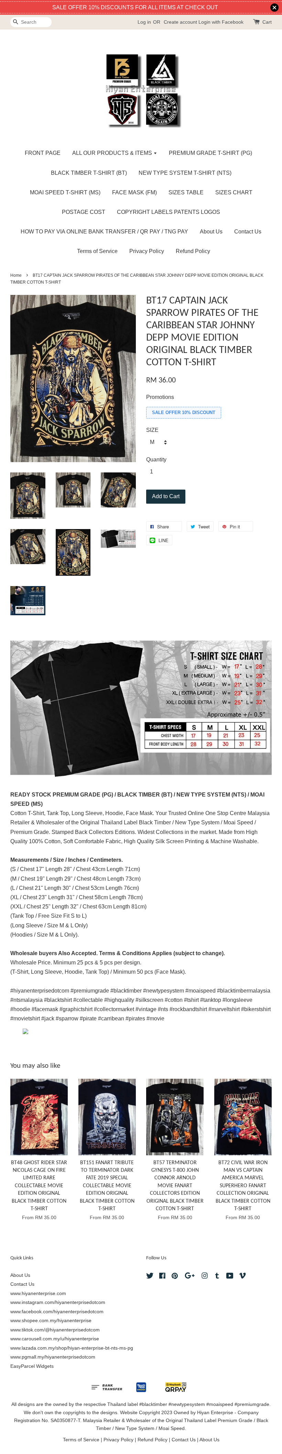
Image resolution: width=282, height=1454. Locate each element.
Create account (180, 22)
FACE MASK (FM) (134, 192)
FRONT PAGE (43, 153)
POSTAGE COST (83, 212)
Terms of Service (97, 251)
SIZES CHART (233, 192)
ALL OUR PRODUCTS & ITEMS (112, 153)
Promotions (160, 397)
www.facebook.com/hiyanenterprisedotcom (57, 1311)
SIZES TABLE (186, 192)
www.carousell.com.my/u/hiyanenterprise (54, 1338)
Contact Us (247, 231)
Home (16, 275)
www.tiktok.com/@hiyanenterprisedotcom (55, 1329)
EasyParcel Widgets (32, 1366)
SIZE (152, 430)
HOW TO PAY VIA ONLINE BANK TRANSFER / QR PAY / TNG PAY (104, 231)
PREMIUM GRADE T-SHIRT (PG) (210, 153)
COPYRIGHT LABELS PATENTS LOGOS (168, 212)
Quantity (156, 459)
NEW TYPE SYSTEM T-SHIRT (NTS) (185, 173)
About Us (211, 231)
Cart (267, 22)
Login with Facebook (220, 22)
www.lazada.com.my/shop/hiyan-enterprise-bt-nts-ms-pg (71, 1348)
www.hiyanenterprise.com (38, 1293)
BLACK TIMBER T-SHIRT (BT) (89, 173)
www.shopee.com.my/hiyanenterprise (50, 1320)
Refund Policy (193, 251)
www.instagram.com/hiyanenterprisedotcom (57, 1302)
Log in (144, 22)
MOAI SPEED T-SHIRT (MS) (65, 192)
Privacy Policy (146, 251)
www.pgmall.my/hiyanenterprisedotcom (52, 1357)
